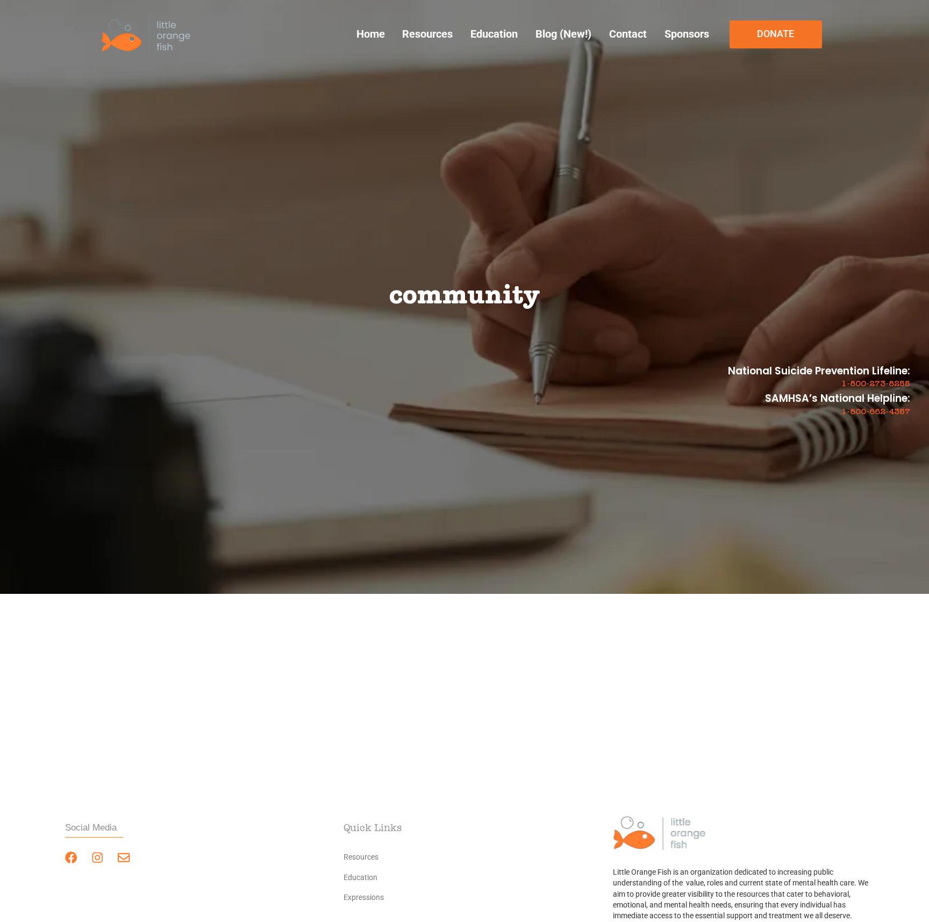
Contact (628, 34)
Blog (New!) (563, 34)
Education (494, 34)
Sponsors (686, 34)
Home (370, 34)
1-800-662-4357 (875, 411)
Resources (427, 34)
